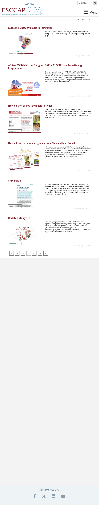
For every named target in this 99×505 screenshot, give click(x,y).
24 (40, 253)
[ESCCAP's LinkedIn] (53, 496)
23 (34, 253)
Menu (93, 12)
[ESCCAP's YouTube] (63, 496)
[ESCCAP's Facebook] (34, 496)
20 (17, 253)
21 (23, 253)
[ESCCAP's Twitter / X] (44, 496)
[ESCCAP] (21, 8)
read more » (14, 53)
